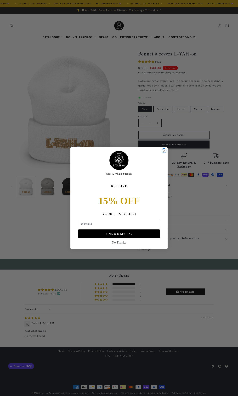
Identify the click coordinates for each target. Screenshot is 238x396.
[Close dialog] (164, 150)
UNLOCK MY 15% (119, 234)
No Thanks (119, 242)
